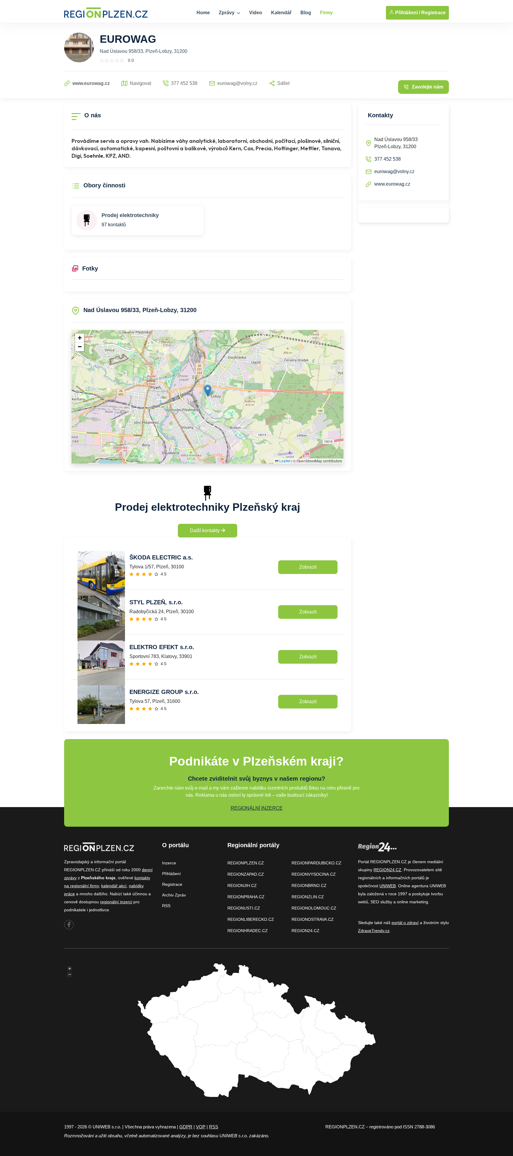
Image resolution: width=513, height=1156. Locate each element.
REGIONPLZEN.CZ (245, 863)
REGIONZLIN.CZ (308, 896)
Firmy (326, 12)
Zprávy (227, 12)
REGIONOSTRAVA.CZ (313, 919)
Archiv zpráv (174, 895)
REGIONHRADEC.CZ (247, 930)
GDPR (185, 1126)
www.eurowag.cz (392, 183)
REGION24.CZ (305, 930)
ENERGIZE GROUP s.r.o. (164, 692)
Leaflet (284, 460)
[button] (207, 391)
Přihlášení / (407, 12)
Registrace (433, 12)
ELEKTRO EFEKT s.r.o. (161, 647)
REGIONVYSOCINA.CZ (314, 874)
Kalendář (281, 12)
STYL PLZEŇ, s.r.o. (156, 602)
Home (203, 12)
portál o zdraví (405, 922)
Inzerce (169, 863)
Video (255, 12)
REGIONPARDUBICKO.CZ (316, 863)
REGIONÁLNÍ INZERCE (257, 808)
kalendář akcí (113, 885)
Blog (305, 12)
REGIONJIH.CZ (242, 885)
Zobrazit (307, 567)
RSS (166, 905)
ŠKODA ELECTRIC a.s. (161, 557)
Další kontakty (205, 530)
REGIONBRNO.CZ (309, 885)
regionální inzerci (116, 901)
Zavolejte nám (427, 86)
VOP (200, 1126)
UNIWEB (387, 885)
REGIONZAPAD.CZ (245, 874)
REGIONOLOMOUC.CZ (314, 908)
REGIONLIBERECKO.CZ (250, 919)
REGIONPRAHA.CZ (246, 896)
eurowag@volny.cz (394, 171)
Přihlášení (171, 873)
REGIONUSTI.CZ (243, 908)
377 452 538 (387, 159)
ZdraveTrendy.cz (374, 930)
